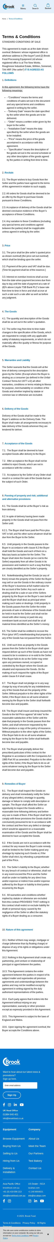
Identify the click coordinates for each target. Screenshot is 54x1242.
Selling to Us (10, 1153)
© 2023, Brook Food (26, 1216)
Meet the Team (37, 1146)
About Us (34, 1138)
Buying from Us (12, 1146)
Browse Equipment (14, 1138)
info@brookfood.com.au (14, 1195)
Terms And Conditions (20, 1236)
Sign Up (11, 1095)
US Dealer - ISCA (36, 1184)
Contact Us (35, 1168)
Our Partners (36, 1153)
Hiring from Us (11, 1160)
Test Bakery (35, 1160)
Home (4, 19)
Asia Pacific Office (11, 1184)
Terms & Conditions (12, 1223)
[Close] (48, 1234)
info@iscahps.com (37, 1195)
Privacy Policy (29, 1223)
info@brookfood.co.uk (13, 1118)
